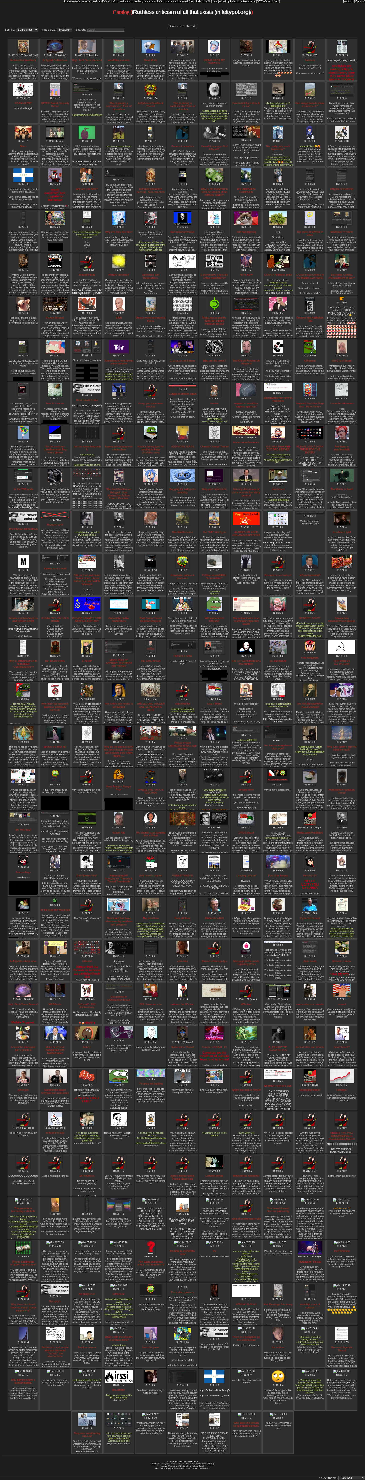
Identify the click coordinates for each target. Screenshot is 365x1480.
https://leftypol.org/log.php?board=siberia (182, 1409)
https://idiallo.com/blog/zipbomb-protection (279, 720)
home (67, 1)
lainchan (192, 1461)
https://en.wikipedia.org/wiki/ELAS (217, 1395)
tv (231, 1)
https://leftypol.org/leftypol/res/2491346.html (30, 507)
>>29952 (189, 1360)
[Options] (360, 1)
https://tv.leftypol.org (246, 807)
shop (227, 1)
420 (208, 1)
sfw (105, 1)
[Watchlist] (349, 1)
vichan (183, 1461)
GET (259, 1)
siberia (136, 1)
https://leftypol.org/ (150, 1309)
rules (74, 1)
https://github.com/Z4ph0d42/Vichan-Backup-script (27, 630)
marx (269, 1)
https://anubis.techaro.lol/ (214, 416)
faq (79, 1)
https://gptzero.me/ (248, 157)
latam (149, 1)
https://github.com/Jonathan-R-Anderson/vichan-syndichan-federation (87, 164)
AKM (198, 1)
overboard (97, 1)
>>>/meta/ (53, 206)
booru (275, 1)
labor (129, 1)
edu (123, 1)
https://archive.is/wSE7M (150, 754)
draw (192, 1)
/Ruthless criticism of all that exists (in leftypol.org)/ (191, 12)
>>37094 (341, 550)
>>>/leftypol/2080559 (278, 955)
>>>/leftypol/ (214, 792)
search (86, 1)
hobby (156, 1)
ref (264, 1)
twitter (242, 1)
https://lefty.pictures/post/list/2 (278, 542)
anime (178, 1)
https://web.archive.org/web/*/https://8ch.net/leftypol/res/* (101, 290)
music (185, 1)
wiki (221, 1)
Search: (81, 29)
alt (109, 1)
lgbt (143, 1)
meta (215, 1)
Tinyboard (173, 1461)
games (170, 1)
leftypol (116, 1)
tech (163, 1)
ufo (204, 1)
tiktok (236, 1)
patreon (251, 1)
